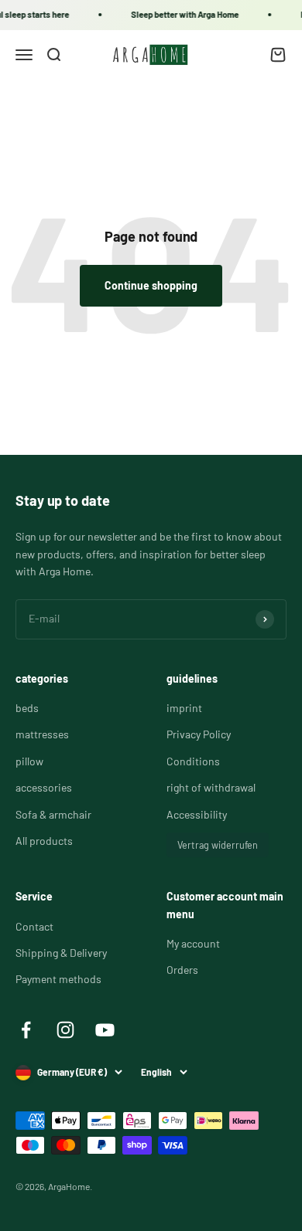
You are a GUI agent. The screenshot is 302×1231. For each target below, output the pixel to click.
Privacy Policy (198, 734)
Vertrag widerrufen (217, 845)
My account (193, 943)
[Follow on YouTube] (104, 1029)
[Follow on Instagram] (65, 1029)
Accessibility (196, 814)
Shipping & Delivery (61, 952)
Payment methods (58, 978)
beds (27, 707)
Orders (182, 969)
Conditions (193, 761)
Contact (34, 926)
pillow (29, 761)
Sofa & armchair (53, 814)
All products (44, 840)
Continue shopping (151, 285)
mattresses (42, 734)
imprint (184, 707)
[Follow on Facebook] (25, 1029)
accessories (43, 787)
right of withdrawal (211, 787)
